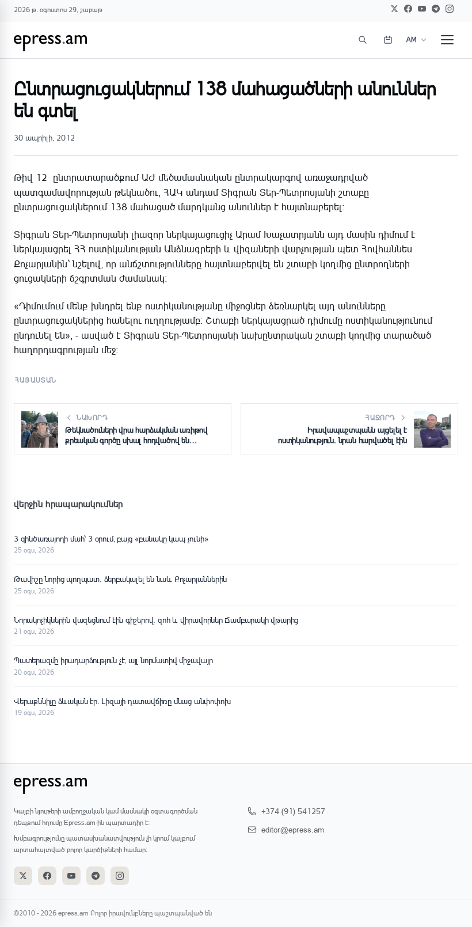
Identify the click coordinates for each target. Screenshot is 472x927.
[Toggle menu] (447, 40)
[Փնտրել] (362, 40)
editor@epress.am (292, 829)
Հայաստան (36, 380)
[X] (394, 9)
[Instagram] (450, 9)
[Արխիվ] (387, 40)
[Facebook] (408, 9)
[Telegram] (436, 9)
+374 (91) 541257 (293, 811)
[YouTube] (422, 9)
